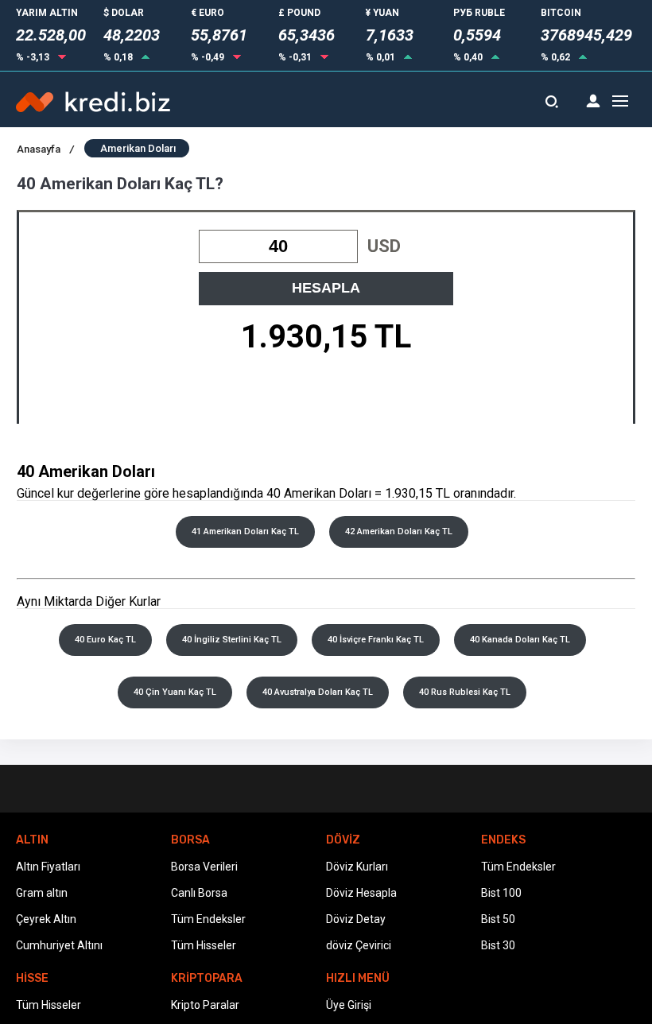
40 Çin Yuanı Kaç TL (175, 692)
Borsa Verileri (204, 866)
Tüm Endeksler (208, 919)
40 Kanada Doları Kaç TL (520, 639)
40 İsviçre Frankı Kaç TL (376, 639)
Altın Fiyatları (48, 866)
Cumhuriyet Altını (59, 945)
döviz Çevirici (358, 945)
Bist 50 (498, 919)
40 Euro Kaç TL (105, 639)
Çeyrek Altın (46, 919)
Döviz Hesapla (361, 892)
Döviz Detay (356, 919)
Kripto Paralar (205, 1004)
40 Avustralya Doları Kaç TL (317, 692)
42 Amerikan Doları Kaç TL (398, 531)
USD (384, 246)
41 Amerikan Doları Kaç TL (245, 531)
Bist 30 (498, 945)
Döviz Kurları (357, 866)
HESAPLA (326, 288)
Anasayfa (45, 149)
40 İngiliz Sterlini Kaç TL (231, 639)
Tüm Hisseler (203, 945)
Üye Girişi (348, 1004)
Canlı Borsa (199, 892)
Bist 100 (501, 892)
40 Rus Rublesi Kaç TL (464, 692)
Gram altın (42, 892)
